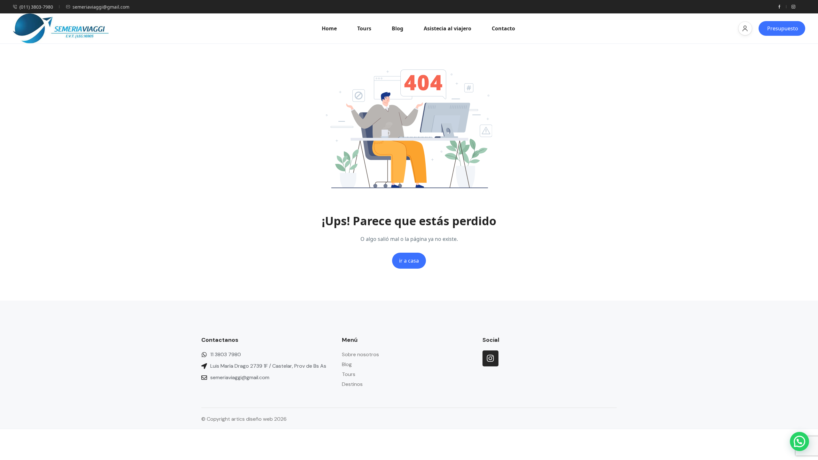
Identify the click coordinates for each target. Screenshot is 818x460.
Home (329, 28)
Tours (364, 28)
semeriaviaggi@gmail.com (101, 7)
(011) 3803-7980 (36, 7)
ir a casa (409, 260)
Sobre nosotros (360, 354)
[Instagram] (490, 358)
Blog (397, 28)
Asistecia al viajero (447, 28)
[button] (745, 28)
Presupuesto (782, 28)
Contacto (503, 28)
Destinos (352, 384)
